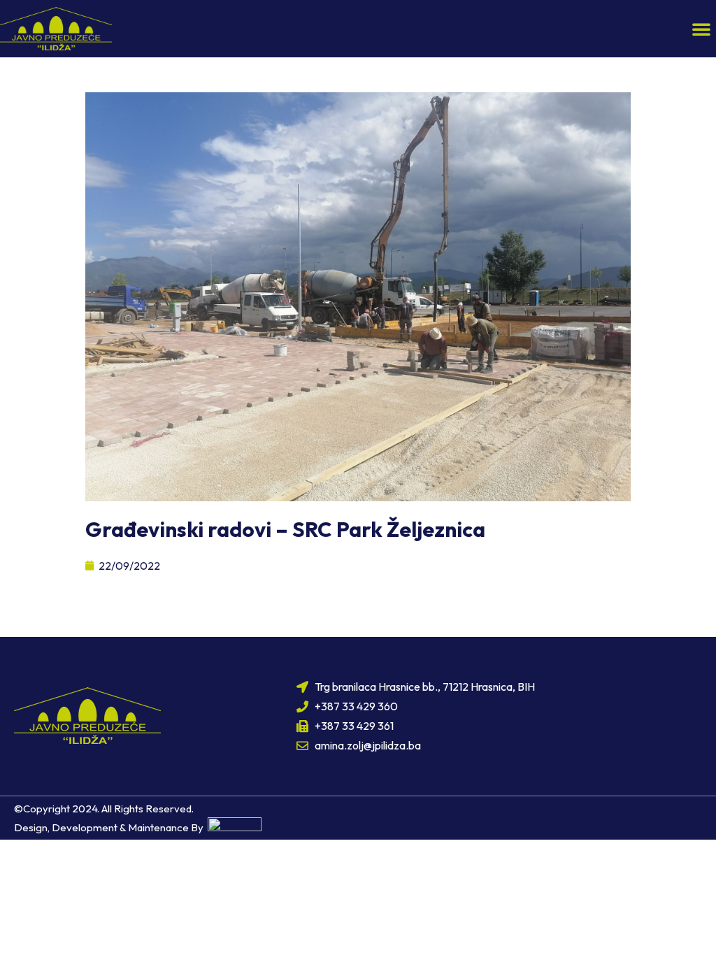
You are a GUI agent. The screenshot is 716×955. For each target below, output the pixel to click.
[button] (701, 28)
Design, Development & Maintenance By (111, 827)
